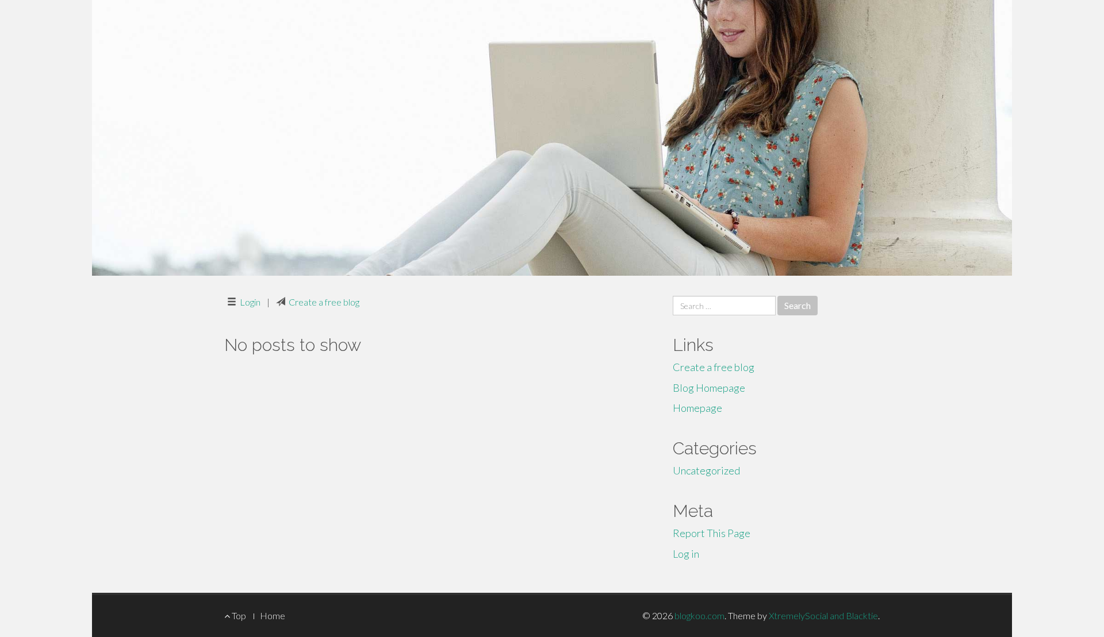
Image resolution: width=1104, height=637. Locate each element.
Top (238, 615)
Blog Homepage (709, 387)
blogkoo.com (699, 615)
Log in (686, 553)
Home (272, 615)
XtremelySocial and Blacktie (823, 615)
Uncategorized (706, 470)
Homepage (697, 407)
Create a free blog (324, 301)
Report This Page (711, 533)
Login (250, 301)
